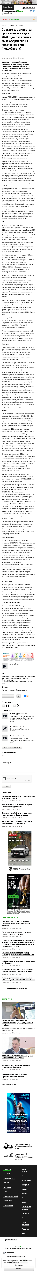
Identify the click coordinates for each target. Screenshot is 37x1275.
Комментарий (6, 763)
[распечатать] (18, 697)
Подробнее (16, 1262)
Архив (24, 1202)
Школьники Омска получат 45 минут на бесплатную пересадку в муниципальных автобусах (16, 924)
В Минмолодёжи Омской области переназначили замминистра (14, 1076)
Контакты (25, 1218)
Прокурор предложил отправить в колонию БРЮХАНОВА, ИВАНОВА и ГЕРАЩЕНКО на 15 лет (18, 979)
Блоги (24, 1198)
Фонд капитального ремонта (12, 676)
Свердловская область (13, 679)
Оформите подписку (22, 1144)
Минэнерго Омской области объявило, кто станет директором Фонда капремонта (17, 814)
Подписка (25, 1229)
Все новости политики (9, 1084)
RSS (23, 1233)
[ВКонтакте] (25, 696)
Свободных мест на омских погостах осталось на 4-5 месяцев (16, 1066)
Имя (3, 755)
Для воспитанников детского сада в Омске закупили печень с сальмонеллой (17, 822)
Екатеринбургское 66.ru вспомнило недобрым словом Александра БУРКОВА (18, 806)
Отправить (6, 786)
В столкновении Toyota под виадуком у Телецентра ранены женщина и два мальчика (18, 954)
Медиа (24, 1176)
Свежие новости (10, 918)
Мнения (24, 1189)
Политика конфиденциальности (16, 1256)
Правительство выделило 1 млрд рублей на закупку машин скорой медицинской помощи (17, 970)
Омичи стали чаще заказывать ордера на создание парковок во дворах (16, 933)
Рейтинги (25, 1193)
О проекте (25, 1213)
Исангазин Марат (13, 664)
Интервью (25, 1185)
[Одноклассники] (27, 696)
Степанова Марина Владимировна (14, 690)
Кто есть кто (26, 1180)
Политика (7, 999)
